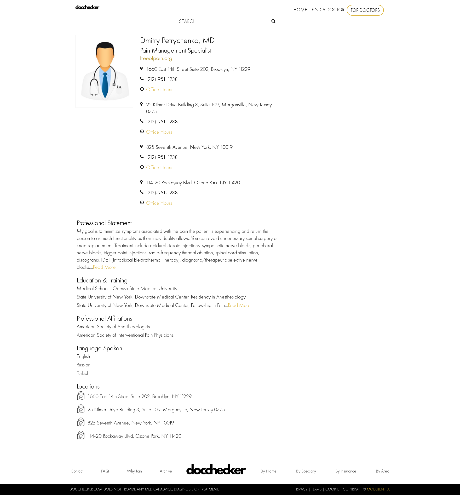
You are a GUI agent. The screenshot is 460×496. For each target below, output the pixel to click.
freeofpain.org (156, 58)
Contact (77, 471)
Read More (104, 266)
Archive (166, 471)
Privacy (301, 489)
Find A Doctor (328, 9)
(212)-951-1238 (162, 79)
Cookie (332, 489)
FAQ (105, 471)
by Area (382, 471)
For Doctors (365, 10)
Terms (316, 489)
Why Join (134, 471)
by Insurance (345, 471)
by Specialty (306, 471)
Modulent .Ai (379, 489)
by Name (268, 471)
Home (300, 9)
